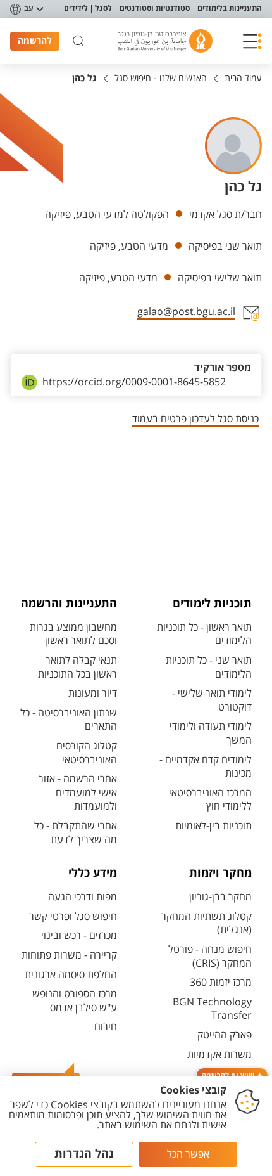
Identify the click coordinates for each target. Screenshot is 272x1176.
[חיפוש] (78, 41)
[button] (252, 41)
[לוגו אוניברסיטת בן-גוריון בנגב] (165, 41)
